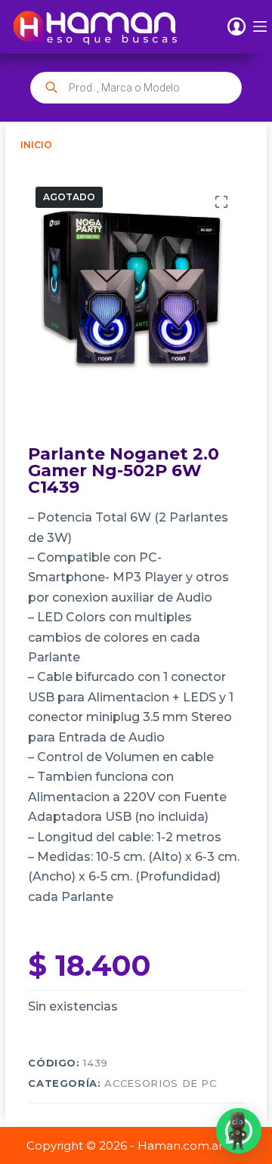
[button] (238, 1130)
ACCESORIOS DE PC (160, 1083)
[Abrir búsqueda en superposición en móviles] (136, 88)
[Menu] (260, 26)
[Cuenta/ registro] (236, 26)
